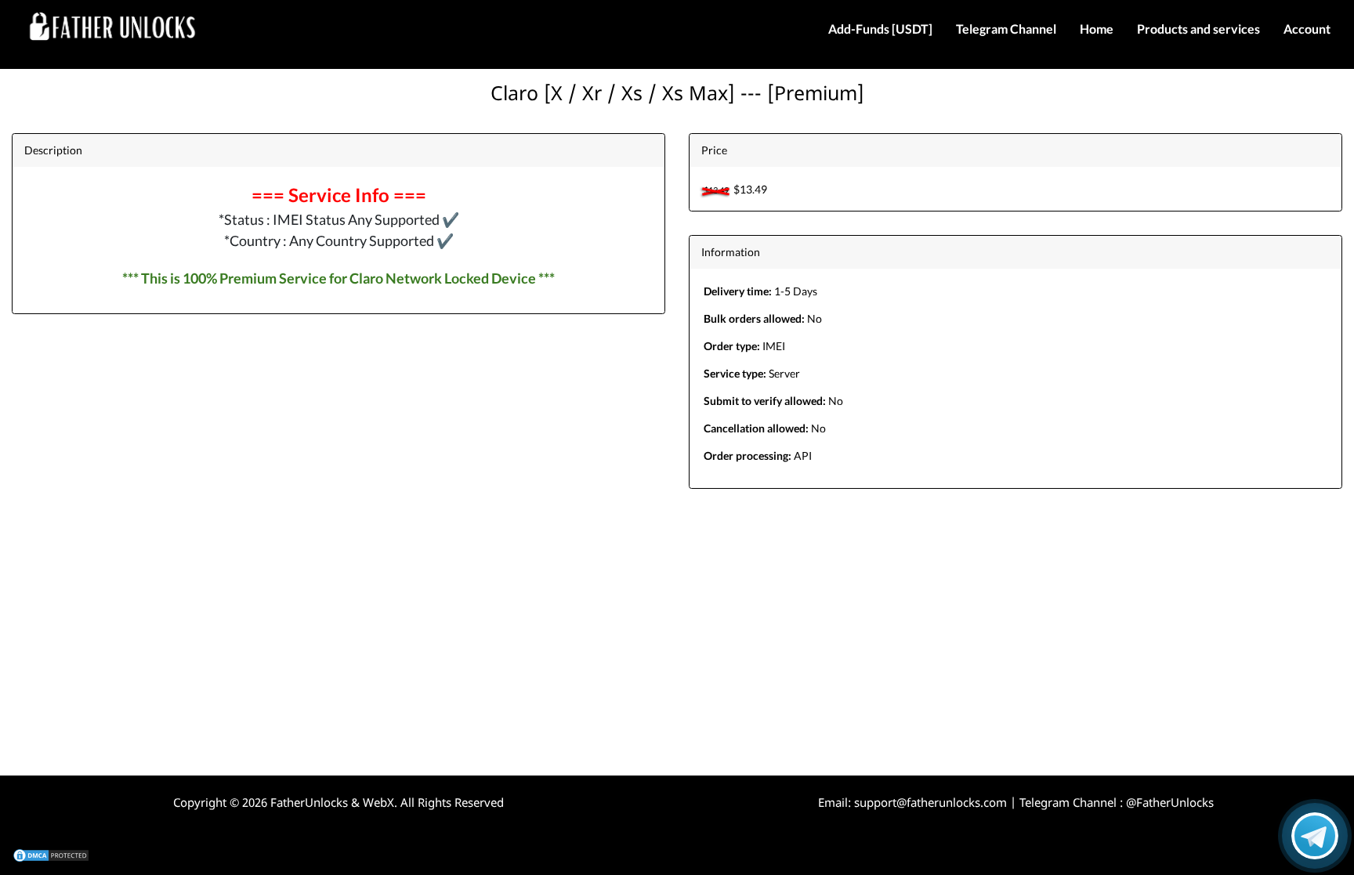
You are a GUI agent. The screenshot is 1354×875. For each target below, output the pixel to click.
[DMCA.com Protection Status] (51, 854)
